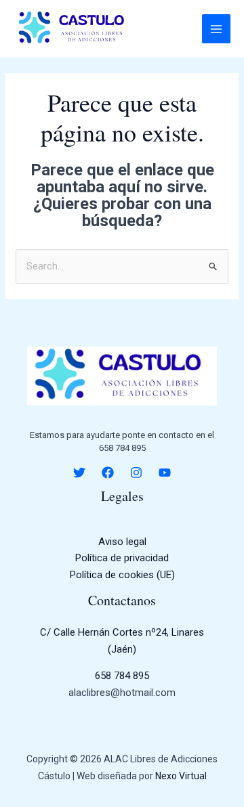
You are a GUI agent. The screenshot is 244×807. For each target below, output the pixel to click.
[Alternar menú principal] (216, 28)
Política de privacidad (122, 558)
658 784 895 (122, 676)
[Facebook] (108, 472)
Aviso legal (122, 542)
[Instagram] (136, 472)
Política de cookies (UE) (122, 575)
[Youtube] (165, 472)
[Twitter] (79, 472)
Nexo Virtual (181, 775)
